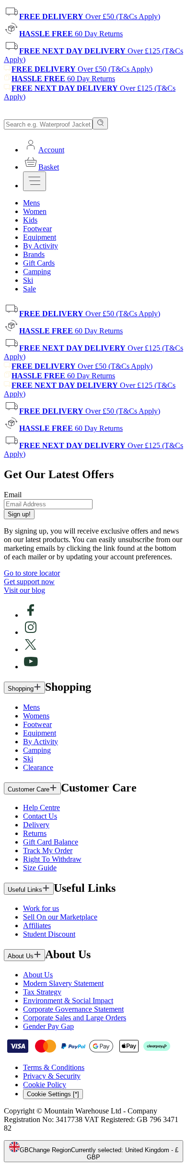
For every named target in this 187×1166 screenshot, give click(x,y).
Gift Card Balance (50, 842)
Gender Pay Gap (48, 1026)
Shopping (21, 688)
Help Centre (41, 807)
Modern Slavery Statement (63, 983)
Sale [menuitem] (29, 289)
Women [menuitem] (35, 211)
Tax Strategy (42, 992)
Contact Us (40, 816)
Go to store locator (32, 573)
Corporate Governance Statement (73, 1009)
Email (13, 495)
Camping (37, 750)
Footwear (37, 724)
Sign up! (19, 514)
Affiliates (37, 925)
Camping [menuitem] (37, 271)
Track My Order (47, 850)
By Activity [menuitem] (40, 246)
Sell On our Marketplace (60, 917)
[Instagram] (30, 632)
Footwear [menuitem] (37, 229)
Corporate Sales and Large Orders (74, 1018)
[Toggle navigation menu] (34, 181)
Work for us (41, 908)
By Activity (40, 742)
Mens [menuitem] (31, 203)
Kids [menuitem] (30, 220)
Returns (35, 833)
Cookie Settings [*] (53, 1094)
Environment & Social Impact (68, 1000)
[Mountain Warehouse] (48, 113)
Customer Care (28, 789)
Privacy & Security (52, 1076)
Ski (28, 759)
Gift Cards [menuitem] (39, 263)
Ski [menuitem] (28, 280)
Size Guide (40, 868)
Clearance (38, 767)
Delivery (36, 825)
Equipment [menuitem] (39, 237)
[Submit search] (100, 123)
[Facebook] (30, 615)
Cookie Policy (44, 1084)
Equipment (39, 733)
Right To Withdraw (52, 859)
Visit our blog (24, 590)
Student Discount (49, 934)
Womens (36, 716)
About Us (21, 956)
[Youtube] (30, 667)
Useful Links (25, 889)
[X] (30, 649)
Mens (31, 707)
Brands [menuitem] (34, 254)
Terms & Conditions (53, 1067)
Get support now (29, 582)
